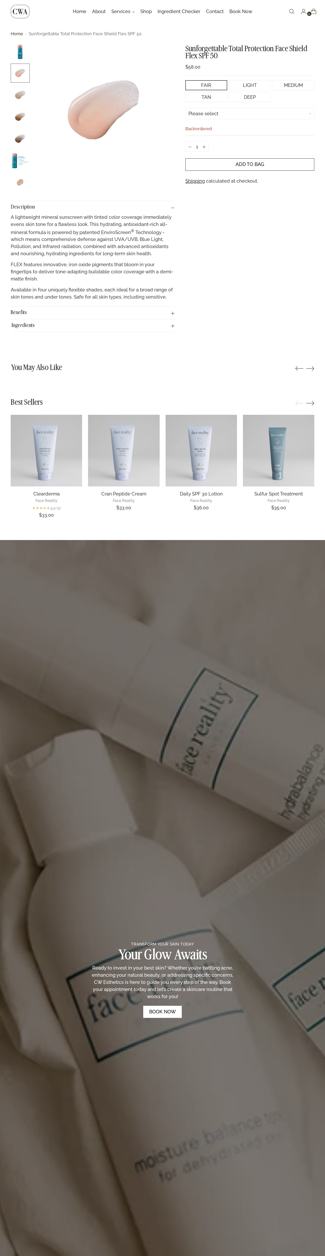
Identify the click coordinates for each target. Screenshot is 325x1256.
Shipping (195, 181)
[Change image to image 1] (20, 51)
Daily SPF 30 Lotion (201, 494)
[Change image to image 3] (20, 95)
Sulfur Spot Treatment (278, 494)
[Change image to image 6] (20, 160)
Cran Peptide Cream (123, 494)
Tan (206, 97)
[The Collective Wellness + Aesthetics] (20, 11)
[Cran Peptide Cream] (123, 450)
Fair (206, 85)
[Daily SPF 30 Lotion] (201, 450)
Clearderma (46, 494)
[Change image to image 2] (20, 73)
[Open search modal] (291, 11)
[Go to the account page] (301, 11)
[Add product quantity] (204, 146)
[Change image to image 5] (20, 138)
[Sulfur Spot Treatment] (278, 450)
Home (17, 33)
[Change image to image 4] (20, 116)
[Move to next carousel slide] (310, 368)
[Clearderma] (46, 450)
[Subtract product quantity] (190, 146)
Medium (293, 85)
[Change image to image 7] (20, 182)
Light (250, 85)
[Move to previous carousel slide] (299, 369)
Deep (250, 97)
